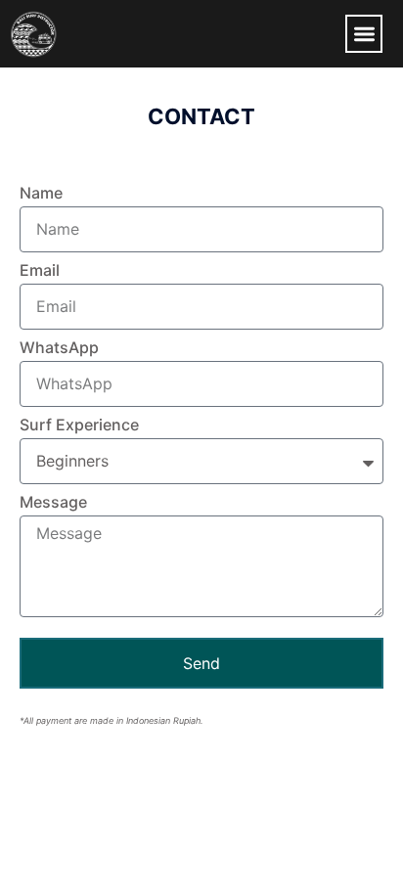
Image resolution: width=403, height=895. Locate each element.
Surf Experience (79, 425)
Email (40, 271)
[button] (364, 34)
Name (41, 193)
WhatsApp (59, 348)
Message (53, 503)
